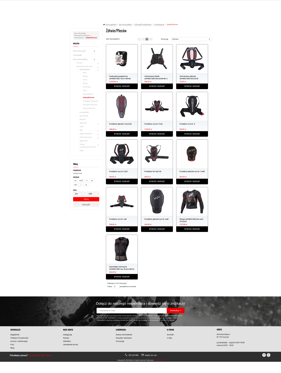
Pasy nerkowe (88, 94)
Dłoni (84, 73)
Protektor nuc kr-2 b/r (118, 171)
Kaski (81, 151)
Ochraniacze (83, 36)
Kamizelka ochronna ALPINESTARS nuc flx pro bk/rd (121, 268)
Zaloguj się (67, 334)
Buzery (85, 76)
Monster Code (158, 360)
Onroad (79, 63)
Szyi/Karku (86, 87)
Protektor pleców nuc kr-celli (156, 219)
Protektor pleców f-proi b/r (120, 124)
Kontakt (170, 334)
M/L (75, 185)
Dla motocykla (79, 51)
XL (86, 185)
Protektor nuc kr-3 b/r (153, 124)
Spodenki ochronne (90, 105)
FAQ (12, 344)
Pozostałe (77, 55)
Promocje (120, 341)
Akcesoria (83, 123)
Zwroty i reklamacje (18, 341)
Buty (81, 130)
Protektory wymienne (90, 101)
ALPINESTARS (77, 173)
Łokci (85, 90)
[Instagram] (268, 355)
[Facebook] (264, 355)
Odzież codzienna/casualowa (88, 145)
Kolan (85, 80)
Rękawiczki (83, 141)
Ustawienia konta (70, 344)
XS (75, 181)
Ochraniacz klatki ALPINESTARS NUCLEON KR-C (156, 77)
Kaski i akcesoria (86, 137)
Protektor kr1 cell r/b (152, 171)
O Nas (169, 338)
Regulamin (14, 334)
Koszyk (66, 338)
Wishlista (67, 341)
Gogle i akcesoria (86, 134)
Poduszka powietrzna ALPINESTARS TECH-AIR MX (120, 77)
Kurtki (82, 126)
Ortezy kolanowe (89, 108)
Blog (12, 348)
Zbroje (85, 83)
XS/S (81, 181)
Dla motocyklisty (80, 33)
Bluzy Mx (83, 119)
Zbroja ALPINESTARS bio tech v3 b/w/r (191, 220)
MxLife (76, 43)
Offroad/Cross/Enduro (82, 34)
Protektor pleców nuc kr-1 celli (192, 171)
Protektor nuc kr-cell (118, 219)
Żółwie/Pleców (90, 38)
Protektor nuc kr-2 (187, 124)
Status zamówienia (124, 334)
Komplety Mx (84, 112)
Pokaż (110, 286)
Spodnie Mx (84, 116)
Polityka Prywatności (19, 338)
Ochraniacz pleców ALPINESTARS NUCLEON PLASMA (189, 77)
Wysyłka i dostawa (124, 338)
